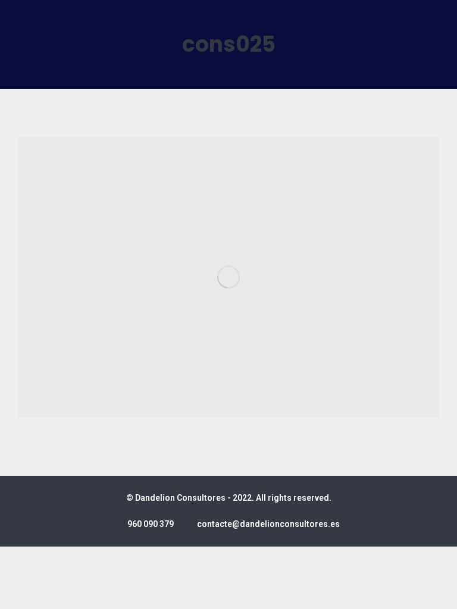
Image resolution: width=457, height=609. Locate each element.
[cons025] (228, 277)
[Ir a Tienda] (439, 591)
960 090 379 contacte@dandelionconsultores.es (233, 524)
